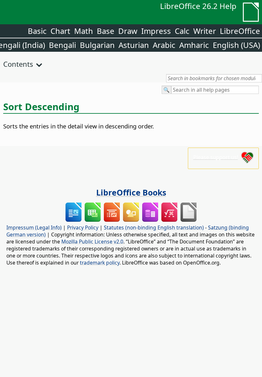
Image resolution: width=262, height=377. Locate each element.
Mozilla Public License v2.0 (92, 241)
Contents (18, 64)
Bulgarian (97, 45)
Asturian (134, 45)
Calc (182, 31)
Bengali (62, 45)
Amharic (194, 45)
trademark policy (99, 262)
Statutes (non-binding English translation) (154, 227)
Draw (127, 31)
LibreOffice (240, 31)
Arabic (164, 45)
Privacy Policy (82, 227)
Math (83, 31)
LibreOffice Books (131, 192)
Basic (37, 31)
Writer (204, 31)
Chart (60, 31)
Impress (156, 31)
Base (105, 31)
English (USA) (236, 45)
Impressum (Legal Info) (34, 227)
